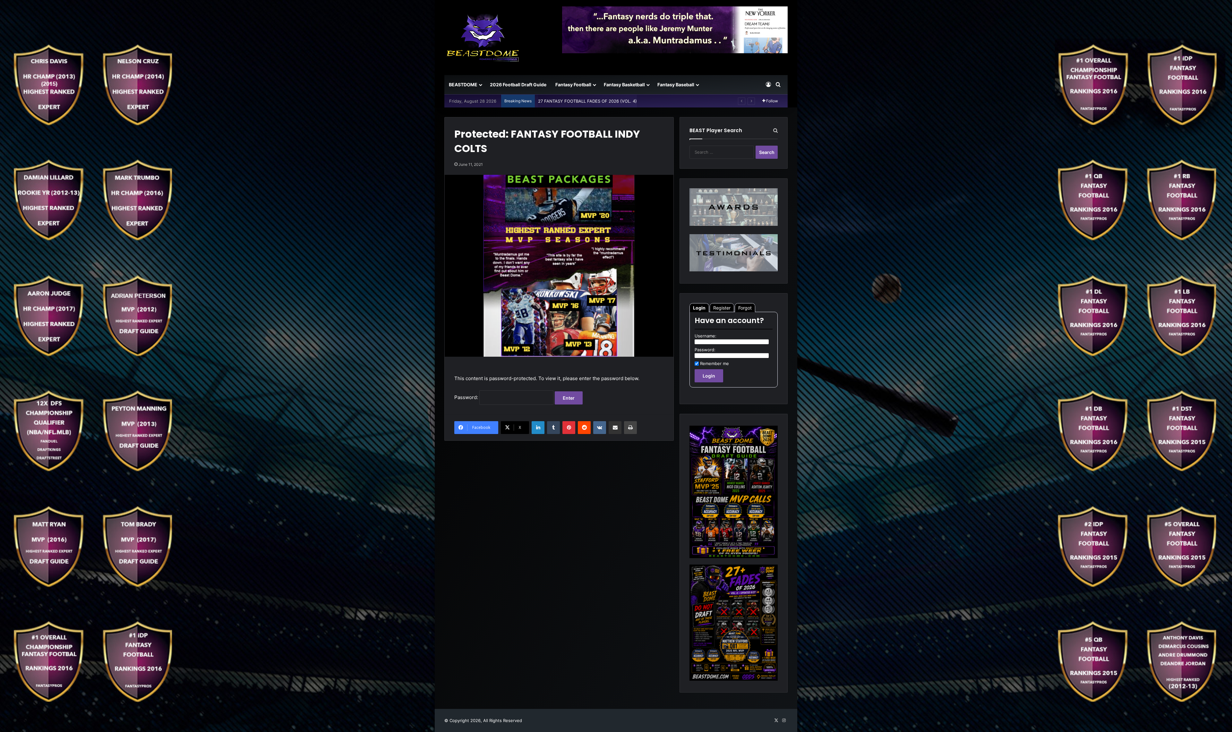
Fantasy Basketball (624, 84)
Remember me (714, 363)
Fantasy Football (573, 84)
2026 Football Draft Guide (518, 84)
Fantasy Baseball (675, 84)
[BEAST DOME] (482, 37)
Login (699, 308)
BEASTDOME (463, 84)
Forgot (745, 308)
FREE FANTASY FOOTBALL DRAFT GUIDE (579, 101)
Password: (466, 397)
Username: (705, 335)
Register (722, 308)
